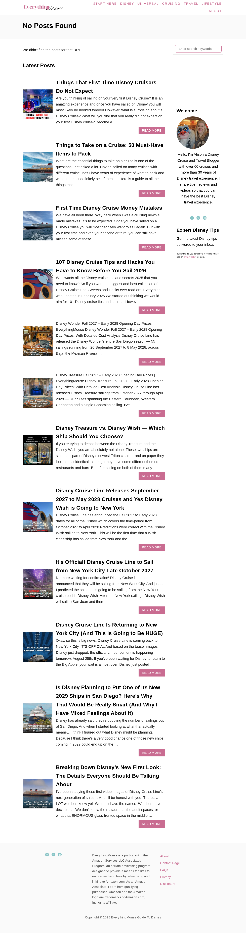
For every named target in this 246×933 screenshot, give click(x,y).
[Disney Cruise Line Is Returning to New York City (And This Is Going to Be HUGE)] (38, 648)
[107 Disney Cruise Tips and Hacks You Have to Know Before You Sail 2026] (38, 286)
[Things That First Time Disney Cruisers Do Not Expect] (38, 106)
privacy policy (190, 257)
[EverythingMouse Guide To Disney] (47, 7)
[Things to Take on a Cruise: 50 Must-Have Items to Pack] (38, 169)
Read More (153, 131)
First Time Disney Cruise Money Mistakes (109, 208)
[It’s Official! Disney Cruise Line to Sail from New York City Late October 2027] (38, 586)
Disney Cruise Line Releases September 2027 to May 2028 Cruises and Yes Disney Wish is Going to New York (109, 499)
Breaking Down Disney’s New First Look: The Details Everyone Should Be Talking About (108, 775)
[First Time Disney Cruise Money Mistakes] (38, 227)
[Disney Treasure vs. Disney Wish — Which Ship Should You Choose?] (38, 452)
